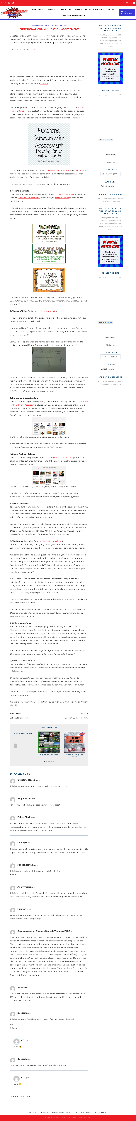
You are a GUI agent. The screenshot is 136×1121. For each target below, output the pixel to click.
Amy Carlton (24, 798)
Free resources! (127, 13)
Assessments (37, 26)
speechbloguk (25, 864)
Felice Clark (23, 817)
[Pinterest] (5, 3)
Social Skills (52, 26)
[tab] (44, 761)
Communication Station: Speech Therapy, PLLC (43, 931)
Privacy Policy (110, 155)
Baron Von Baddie (23, 733)
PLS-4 (13, 111)
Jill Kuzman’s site (48, 311)
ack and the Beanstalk (29, 198)
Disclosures (110, 162)
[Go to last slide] (15, 745)
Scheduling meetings (20, 716)
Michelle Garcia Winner (58, 170)
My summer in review (49, 755)
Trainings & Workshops (73, 16)
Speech (63, 26)
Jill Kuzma (79, 170)
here (34, 49)
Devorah (22, 1013)
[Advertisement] (114, 115)
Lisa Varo (22, 842)
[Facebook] (2, 3)
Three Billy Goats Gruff (66, 194)
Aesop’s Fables (62, 198)
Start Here (34, 1112)
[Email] (13, 3)
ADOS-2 (44, 83)
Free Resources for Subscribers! (56, 1112)
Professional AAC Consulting (100, 9)
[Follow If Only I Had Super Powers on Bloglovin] (110, 140)
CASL (21, 111)
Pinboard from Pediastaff (60, 457)
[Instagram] (9, 3)
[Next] (82, 745)
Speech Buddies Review (76, 716)
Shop (76, 1112)
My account (86, 1112)
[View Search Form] (127, 3)
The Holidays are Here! (75, 756)
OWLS (81, 107)
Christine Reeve (26, 780)
